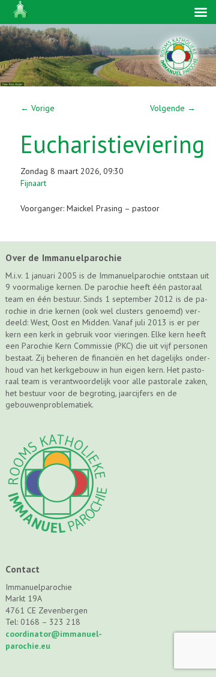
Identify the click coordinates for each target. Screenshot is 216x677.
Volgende (173, 108)
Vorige (37, 108)
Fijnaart (33, 183)
